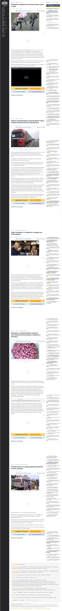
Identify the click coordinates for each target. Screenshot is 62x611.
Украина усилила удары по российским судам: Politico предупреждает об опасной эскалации (53, 538)
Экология (3, 14)
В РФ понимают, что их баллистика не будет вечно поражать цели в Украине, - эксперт (53, 292)
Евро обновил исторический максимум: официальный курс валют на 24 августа (53, 268)
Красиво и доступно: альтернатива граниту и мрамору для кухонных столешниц (52, 414)
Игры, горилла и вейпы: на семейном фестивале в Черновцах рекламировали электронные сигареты (52, 244)
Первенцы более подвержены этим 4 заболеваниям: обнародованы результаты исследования (53, 509)
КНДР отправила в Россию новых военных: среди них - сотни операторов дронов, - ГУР (52, 175)
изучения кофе (27, 277)
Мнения (3, 31)
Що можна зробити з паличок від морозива (32, 584)
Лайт (2, 19)
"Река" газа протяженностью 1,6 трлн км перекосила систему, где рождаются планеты (52, 484)
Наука (3, 17)
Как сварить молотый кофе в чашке (35, 581)
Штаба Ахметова (38, 152)
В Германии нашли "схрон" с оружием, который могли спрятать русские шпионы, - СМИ (53, 158)
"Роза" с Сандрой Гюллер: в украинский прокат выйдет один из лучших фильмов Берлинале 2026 (53, 265)
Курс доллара (22, 570)
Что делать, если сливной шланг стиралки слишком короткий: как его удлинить (52, 322)
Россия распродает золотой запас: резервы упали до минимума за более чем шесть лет (53, 248)
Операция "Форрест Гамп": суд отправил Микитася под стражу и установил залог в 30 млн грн (52, 272)
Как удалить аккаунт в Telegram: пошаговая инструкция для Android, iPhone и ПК (53, 295)
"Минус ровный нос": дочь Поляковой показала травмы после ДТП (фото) (52, 439)
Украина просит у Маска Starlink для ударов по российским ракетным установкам (53, 551)
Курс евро (26, 570)
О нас (34, 608)
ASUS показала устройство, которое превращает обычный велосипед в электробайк (53, 424)
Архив (3, 34)
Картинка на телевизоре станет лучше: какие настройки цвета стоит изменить (52, 60)
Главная (3, 7)
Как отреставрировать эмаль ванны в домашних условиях (49, 584)
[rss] (37, 600)
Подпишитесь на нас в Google (24, 11)
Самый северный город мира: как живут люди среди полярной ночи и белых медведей (53, 124)
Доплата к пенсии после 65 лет (44, 570)
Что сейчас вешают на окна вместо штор (48, 581)
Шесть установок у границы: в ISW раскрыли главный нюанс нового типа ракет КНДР (53, 542)
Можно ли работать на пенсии (32, 572)
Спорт (3, 16)
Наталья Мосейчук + (22, 564)
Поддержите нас (53, 5)
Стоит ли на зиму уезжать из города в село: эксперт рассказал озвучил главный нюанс (53, 369)
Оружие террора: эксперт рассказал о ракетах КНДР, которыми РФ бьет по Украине (52, 64)
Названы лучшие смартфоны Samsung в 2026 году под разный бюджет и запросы (53, 335)
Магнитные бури (20, 592)
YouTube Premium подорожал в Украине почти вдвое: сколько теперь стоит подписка (53, 502)
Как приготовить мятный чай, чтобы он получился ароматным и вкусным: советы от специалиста (53, 258)
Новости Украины (15, 566)
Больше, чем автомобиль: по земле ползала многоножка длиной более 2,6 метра (52, 405)
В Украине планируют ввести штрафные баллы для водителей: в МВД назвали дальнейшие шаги (52, 358)
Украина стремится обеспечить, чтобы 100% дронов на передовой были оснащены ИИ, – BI (52, 16)
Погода (3, 26)
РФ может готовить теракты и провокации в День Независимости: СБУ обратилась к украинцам (52, 298)
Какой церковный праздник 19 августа (28, 588)
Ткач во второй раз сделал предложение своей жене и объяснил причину (52, 365)
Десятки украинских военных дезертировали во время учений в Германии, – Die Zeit (52, 338)
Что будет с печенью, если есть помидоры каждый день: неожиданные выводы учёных (52, 19)
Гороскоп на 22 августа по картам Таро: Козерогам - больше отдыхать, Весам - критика (53, 165)
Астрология (44, 592)
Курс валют (31, 570)
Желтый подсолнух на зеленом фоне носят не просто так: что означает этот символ (53, 560)
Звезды (29, 592)
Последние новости (52, 8)
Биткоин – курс (35, 570)
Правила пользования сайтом (15, 608)
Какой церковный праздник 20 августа (41, 588)
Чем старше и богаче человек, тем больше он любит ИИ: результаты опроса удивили (52, 254)
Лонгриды (3, 32)
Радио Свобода (21, 512)
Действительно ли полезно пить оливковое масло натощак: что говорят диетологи (52, 77)
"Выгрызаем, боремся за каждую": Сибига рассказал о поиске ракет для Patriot (53, 102)
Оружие (3, 20)
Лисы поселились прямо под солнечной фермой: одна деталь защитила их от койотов (53, 545)
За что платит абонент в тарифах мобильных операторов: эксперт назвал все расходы (52, 205)
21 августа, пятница (50, 22)
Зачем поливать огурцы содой (51, 597)
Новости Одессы (44, 568)
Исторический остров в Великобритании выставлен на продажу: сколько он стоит (52, 162)
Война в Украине (15, 564)
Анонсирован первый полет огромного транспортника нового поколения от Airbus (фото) (51, 378)
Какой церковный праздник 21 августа (18, 589)
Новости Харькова (55, 566)
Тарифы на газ (25, 572)
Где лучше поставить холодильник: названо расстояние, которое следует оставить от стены (52, 427)
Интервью (3, 30)
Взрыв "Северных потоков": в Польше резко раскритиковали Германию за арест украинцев (52, 372)
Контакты (3, 36)
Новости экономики (15, 570)
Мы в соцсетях (48, 608)
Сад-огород (14, 597)
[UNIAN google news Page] (31, 600)
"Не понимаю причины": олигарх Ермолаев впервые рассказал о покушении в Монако (53, 436)
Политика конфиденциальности (27, 608)
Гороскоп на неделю (26, 577)
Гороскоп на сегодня (33, 577)
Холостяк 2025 (33, 592)
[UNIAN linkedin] (29, 600)
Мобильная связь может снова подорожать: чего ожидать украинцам (52, 152)
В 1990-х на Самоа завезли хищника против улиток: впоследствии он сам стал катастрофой (53, 105)
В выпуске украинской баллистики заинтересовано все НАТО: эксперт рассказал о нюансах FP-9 (52, 141)
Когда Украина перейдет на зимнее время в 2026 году (42, 566)
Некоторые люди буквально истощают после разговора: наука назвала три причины (53, 189)
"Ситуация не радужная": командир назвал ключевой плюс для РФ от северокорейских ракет (52, 279)
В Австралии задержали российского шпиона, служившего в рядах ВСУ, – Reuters (53, 499)
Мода (47, 592)
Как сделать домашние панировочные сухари (35, 585)
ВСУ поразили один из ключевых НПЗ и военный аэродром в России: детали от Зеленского (52, 463)
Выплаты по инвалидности (23, 566)
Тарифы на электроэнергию (53, 570)
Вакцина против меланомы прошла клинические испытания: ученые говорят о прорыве (53, 195)
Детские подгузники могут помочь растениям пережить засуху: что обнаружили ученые (52, 80)
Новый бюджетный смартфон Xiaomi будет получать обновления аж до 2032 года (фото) (53, 185)
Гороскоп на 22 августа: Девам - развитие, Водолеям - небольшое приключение (52, 198)
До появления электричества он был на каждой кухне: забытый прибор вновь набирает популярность (53, 408)
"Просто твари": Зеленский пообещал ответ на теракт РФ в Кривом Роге (52, 93)
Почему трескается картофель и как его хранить (38, 597)
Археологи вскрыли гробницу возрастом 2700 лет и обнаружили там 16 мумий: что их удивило (52, 25)
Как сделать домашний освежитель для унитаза (19, 585)
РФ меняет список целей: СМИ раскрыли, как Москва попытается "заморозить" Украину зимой (52, 515)
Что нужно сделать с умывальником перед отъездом (20, 581)
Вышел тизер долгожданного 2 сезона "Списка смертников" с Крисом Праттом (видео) (52, 532)
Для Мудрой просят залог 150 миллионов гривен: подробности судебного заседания (52, 241)
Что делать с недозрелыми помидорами (23, 597)
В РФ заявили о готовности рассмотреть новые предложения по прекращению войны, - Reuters (52, 457)
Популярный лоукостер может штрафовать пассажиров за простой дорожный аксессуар (52, 84)
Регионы (3, 15)
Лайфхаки (40, 592)
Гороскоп (14, 577)
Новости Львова (14, 568)
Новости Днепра (30, 566)
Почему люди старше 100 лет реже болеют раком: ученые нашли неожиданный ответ (53, 275)
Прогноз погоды (15, 574)
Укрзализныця (40, 572)
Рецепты (15, 592)
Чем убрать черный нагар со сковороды (18, 584)
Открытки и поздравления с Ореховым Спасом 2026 (33, 589)
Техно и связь (4, 18)
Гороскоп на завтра (19, 577)
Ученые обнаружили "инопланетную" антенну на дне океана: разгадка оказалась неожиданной (53, 469)
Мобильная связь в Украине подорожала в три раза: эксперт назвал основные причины (52, 288)
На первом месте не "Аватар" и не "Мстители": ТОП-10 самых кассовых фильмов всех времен (52, 495)
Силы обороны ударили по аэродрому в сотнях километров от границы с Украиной (52, 362)
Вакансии (3, 35)
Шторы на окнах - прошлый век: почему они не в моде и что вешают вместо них (53, 331)
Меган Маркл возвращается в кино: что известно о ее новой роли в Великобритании (53, 302)
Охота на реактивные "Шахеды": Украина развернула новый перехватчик (52, 251)
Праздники (51, 592)
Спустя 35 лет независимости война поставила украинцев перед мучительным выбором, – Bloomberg (53, 111)
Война (3, 8)
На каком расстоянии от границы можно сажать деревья (32, 568)
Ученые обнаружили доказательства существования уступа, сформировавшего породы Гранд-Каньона (53, 506)
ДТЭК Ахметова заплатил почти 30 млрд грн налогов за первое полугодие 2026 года (52, 261)
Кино (37, 592)
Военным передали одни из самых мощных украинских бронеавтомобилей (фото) (52, 145)
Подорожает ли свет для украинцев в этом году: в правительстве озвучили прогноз (53, 420)
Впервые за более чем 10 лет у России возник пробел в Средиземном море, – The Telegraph (52, 87)
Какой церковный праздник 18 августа (48, 589)
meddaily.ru (40, 279)
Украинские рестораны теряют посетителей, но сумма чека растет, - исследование (52, 282)
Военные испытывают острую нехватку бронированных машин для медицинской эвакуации (52, 475)
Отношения (25, 592)
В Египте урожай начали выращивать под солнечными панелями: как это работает (53, 155)
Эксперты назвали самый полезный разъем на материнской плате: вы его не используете (53, 148)
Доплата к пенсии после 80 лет (17, 572)
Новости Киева (20, 568)
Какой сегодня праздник (16, 588)
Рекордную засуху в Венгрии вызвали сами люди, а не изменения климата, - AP (52, 342)
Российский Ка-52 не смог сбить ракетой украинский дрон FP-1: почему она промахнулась (53, 481)
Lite (12, 592)
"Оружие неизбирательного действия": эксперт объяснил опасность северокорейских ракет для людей (52, 202)
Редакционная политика (40, 608)
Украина (3, 9)
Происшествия (4, 21)
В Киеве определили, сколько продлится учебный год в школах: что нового (52, 328)
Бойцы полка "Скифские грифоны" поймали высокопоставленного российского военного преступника (52, 169)
